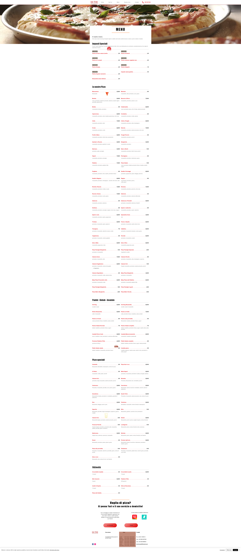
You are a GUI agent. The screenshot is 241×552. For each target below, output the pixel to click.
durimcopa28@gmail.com (142, 544)
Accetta (235, 550)
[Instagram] (95, 544)
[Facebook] (93, 544)
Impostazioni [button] (222, 550)
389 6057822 (148, 2)
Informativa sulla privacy (54, 550)
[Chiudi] (239, 550)
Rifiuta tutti (229, 550)
